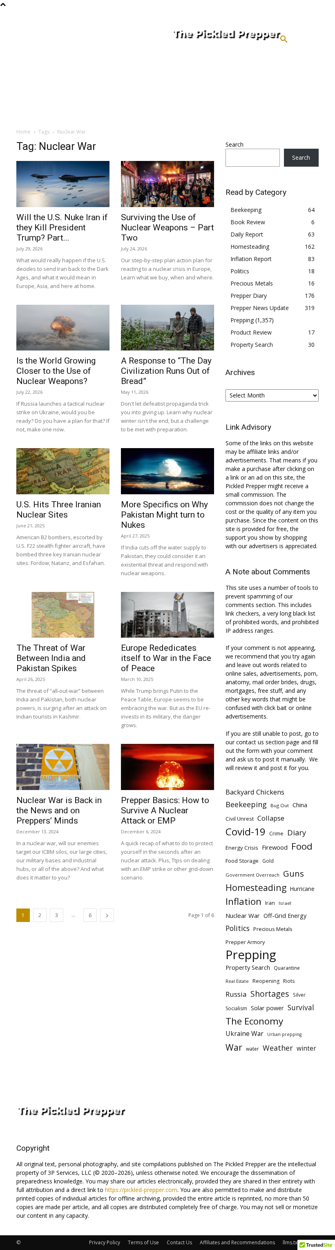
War (234, 1047)
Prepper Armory (245, 942)
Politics (239, 271)
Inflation (243, 901)
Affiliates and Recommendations (237, 1242)
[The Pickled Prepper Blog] (193, 35)
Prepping (242, 320)
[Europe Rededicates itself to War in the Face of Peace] (167, 615)
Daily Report (246, 234)
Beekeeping (245, 210)
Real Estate (237, 981)
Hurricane (302, 889)
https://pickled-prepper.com (141, 1190)
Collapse (270, 818)
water (252, 1048)
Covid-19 (246, 831)
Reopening (265, 981)
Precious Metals (251, 283)
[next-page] (107, 915)
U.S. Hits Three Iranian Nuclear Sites (58, 510)
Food (302, 846)
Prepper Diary (248, 295)
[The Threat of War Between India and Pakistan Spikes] (62, 615)
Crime (276, 833)
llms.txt (291, 1242)
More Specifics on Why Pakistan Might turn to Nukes (164, 515)
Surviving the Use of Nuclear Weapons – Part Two (167, 227)
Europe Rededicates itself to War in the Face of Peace (166, 658)
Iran (270, 902)
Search (234, 144)
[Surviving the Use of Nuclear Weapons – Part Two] (167, 184)
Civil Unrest (240, 818)
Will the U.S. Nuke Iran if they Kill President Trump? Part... (62, 227)
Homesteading (249, 246)
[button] (284, 39)
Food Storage (242, 860)
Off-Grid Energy (285, 915)
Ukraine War (245, 1033)
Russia (236, 994)
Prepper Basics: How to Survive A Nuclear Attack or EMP (165, 810)
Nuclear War (243, 915)
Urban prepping (284, 1034)
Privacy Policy (104, 1242)
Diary (296, 832)
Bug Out (279, 805)
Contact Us (179, 1242)
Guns (293, 873)
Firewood (275, 847)
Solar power (267, 1008)
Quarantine (287, 967)
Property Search (251, 344)
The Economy (254, 1021)
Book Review (247, 222)
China (300, 805)
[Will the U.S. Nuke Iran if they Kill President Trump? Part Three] (62, 184)
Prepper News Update (259, 308)
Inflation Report (251, 259)
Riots (289, 981)
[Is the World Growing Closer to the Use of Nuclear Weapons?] (62, 328)
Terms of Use (143, 1242)
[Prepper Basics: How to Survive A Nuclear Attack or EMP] (167, 767)
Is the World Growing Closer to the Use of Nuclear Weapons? (56, 371)
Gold (268, 860)
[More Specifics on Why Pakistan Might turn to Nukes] (167, 471)
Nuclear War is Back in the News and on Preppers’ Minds (59, 810)
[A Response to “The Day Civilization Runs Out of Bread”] (167, 328)
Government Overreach (252, 875)
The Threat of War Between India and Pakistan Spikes (51, 658)
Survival (301, 1007)
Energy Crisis (242, 847)
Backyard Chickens (255, 792)
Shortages (269, 993)
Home (23, 131)
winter (306, 1048)
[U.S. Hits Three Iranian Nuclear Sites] (62, 471)
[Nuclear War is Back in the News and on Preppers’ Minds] (62, 767)
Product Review (251, 332)
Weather (278, 1048)
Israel (285, 903)
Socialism (236, 1008)
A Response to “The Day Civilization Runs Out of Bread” (166, 371)
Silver (299, 994)
